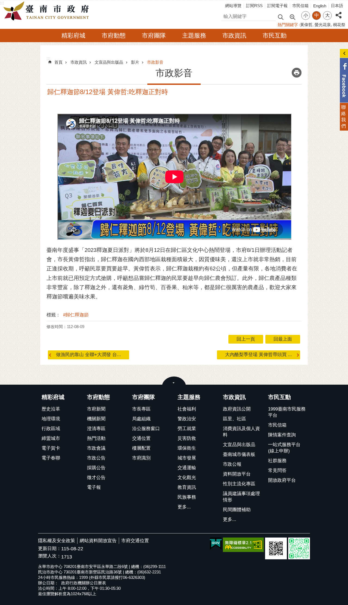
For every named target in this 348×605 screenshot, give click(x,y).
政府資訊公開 (237, 409)
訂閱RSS (254, 5)
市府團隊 (154, 35)
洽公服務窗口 (146, 428)
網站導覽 (233, 5)
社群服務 (277, 460)
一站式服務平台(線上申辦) (284, 447)
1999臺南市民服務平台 (287, 412)
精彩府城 (73, 35)
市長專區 (141, 409)
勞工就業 (187, 428)
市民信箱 (300, 5)
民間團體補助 (237, 509)
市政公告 (96, 458)
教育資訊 (187, 487)
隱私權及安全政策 (56, 540)
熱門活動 (96, 438)
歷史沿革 (51, 409)
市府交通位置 (135, 540)
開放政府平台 (282, 480)
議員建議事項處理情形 (241, 496)
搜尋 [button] (280, 17)
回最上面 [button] (283, 339)
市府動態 (114, 35)
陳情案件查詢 (282, 434)
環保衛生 (187, 448)
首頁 (58, 62)
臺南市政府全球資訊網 (47, 11)
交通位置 (141, 438)
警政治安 (187, 418)
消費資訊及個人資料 (241, 431)
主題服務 (194, 35)
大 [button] (327, 15)
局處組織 (141, 418)
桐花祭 (339, 24)
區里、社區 (234, 418)
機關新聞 (96, 418)
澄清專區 (96, 428)
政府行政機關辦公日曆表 (83, 583)
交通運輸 (187, 467)
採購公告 (96, 467)
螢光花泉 (323, 24)
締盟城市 (51, 438)
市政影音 (155, 62)
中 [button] (316, 15)
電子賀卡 (51, 448)
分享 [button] (338, 12)
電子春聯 (51, 458)
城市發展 (187, 458)
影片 (135, 62)
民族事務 (187, 497)
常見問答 (277, 470)
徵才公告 (96, 477)
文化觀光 (187, 477)
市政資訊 (234, 35)
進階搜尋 (292, 16)
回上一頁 (246, 339)
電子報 (94, 487)
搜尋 (226, 15)
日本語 (337, 5)
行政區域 (51, 428)
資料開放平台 (237, 474)
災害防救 (187, 438)
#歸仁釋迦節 (76, 314)
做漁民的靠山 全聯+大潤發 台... (88, 354)
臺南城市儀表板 (239, 454)
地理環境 (51, 418)
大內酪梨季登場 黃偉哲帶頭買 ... (258, 354)
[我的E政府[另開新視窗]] (216, 544)
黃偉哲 (306, 24)
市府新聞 (96, 409)
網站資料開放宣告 (98, 540)
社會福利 (187, 409)
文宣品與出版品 (109, 62)
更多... (184, 507)
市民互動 (275, 35)
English (319, 6)
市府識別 (141, 458)
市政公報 (232, 464)
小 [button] (305, 15)
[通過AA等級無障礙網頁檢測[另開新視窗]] (243, 545)
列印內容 (297, 73)
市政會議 (96, 448)
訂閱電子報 (277, 5)
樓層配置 (141, 448)
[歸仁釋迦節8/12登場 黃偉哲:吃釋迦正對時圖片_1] (276, 548)
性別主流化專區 (239, 483)
